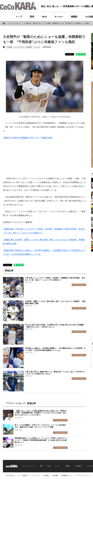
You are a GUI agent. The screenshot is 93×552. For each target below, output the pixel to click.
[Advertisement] (44, 160)
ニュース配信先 (22, 475)
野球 (32, 16)
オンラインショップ (28, 466)
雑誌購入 (46, 475)
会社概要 (55, 475)
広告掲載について (67, 475)
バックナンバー (36, 475)
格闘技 (74, 16)
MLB (44, 16)
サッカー (58, 16)
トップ (19, 16)
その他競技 (78, 466)
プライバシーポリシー (83, 475)
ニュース (37, 47)
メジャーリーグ (19, 47)
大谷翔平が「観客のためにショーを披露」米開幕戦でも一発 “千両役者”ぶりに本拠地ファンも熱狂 (56, 23)
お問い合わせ (10, 475)
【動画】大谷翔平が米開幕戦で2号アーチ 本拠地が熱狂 (27, 138)
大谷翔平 (29, 47)
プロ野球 (9, 47)
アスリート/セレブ (14, 23)
